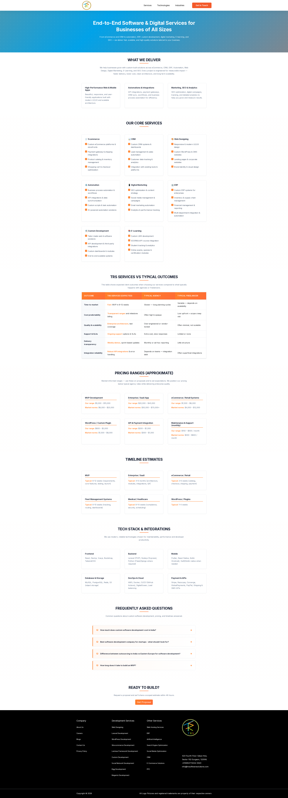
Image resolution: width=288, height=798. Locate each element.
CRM (148, 757)
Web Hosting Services (155, 727)
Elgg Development (119, 769)
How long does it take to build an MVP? (118, 665)
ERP (148, 733)
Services (148, 5)
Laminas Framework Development (125, 751)
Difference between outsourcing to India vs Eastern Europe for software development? (140, 654)
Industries (179, 5)
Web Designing (117, 727)
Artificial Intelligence (154, 739)
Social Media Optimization (156, 751)
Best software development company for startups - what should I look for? (134, 642)
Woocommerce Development (123, 745)
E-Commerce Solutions (155, 763)
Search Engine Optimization (157, 745)
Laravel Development (120, 733)
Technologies (163, 5)
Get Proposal (144, 702)
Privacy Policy (81, 751)
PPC (148, 769)
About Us (79, 727)
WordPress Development (121, 739)
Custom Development (120, 757)
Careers (79, 733)
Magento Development (120, 775)
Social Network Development (123, 763)
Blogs (78, 739)
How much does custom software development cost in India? (128, 630)
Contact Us (80, 745)
